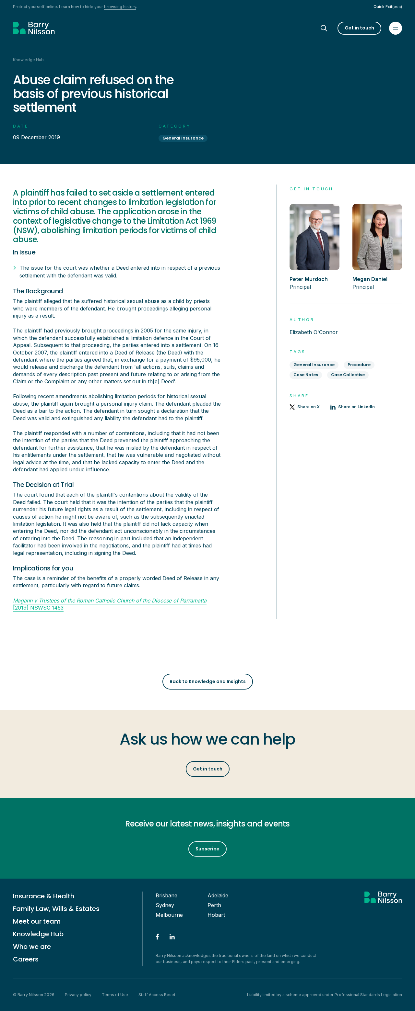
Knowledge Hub (38, 933)
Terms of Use (115, 994)
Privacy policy (78, 994)
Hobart (216, 915)
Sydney (165, 905)
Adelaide (218, 895)
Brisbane (166, 895)
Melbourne (169, 915)
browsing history (120, 6)
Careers (26, 959)
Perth (214, 905)
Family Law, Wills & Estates (56, 908)
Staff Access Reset (156, 994)
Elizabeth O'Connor (314, 332)
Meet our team (37, 921)
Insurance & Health (43, 896)
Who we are (32, 946)
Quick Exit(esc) (388, 6)
